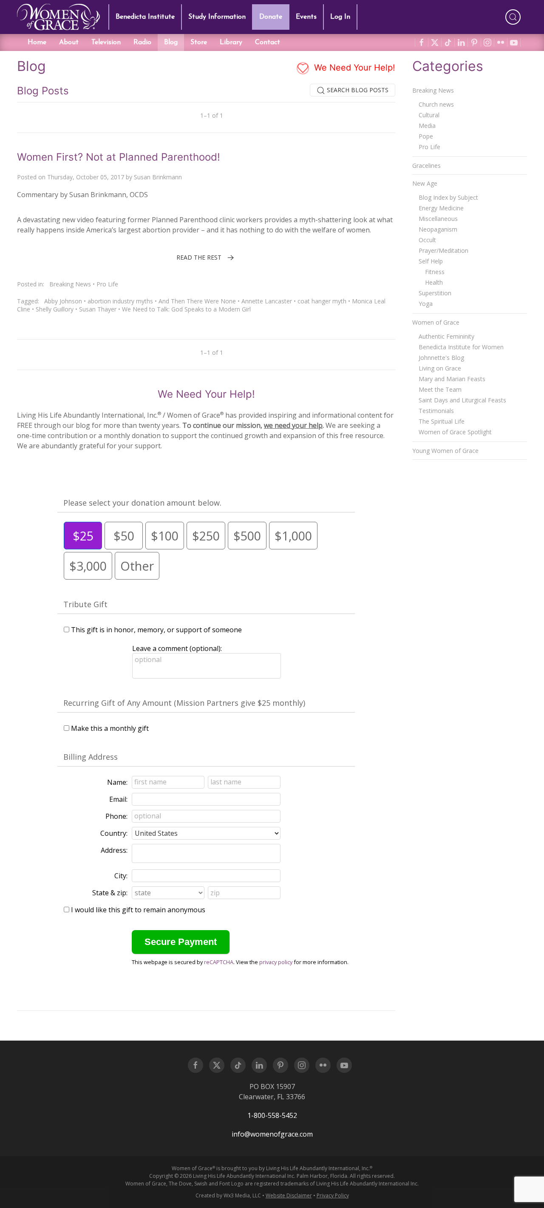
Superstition (435, 293)
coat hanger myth (322, 301)
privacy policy (275, 962)
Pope (426, 136)
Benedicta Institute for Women (461, 347)
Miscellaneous (438, 219)
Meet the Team (440, 389)
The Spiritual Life (442, 421)
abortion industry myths (120, 301)
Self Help (431, 261)
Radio (142, 42)
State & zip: (110, 892)
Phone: (116, 816)
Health (434, 282)
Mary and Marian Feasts (452, 379)
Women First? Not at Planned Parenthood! (118, 157)
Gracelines (426, 165)
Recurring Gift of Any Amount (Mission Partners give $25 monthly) (184, 703)
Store (198, 42)
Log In (340, 17)
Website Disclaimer (289, 1195)
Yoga (426, 304)
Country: (114, 833)
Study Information (217, 17)
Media (427, 126)
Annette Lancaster (266, 301)
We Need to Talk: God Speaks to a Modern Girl (186, 309)
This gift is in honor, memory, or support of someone (156, 629)
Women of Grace (435, 322)
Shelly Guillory (55, 309)
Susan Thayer (97, 309)
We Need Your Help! (353, 67)
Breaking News (70, 284)
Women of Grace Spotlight (455, 432)
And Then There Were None (197, 301)
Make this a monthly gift (110, 728)
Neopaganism (438, 229)
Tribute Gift (85, 604)
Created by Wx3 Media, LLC (228, 1195)
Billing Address (90, 757)
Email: (118, 799)
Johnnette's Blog (441, 358)
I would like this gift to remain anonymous (138, 909)
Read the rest (198, 257)
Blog (171, 42)
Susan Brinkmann (158, 177)
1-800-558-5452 (272, 1115)
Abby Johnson (63, 301)
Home (37, 42)
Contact (267, 42)
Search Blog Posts (356, 90)
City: (121, 875)
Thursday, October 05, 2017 (85, 177)
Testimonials (436, 411)
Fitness (435, 272)
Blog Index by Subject (448, 197)
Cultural (429, 115)
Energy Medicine (441, 208)
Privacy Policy (333, 1195)
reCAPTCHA (218, 962)
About (69, 42)
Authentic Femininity (446, 336)
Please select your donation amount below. (142, 503)
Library (231, 42)
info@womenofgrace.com (272, 1134)
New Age (424, 183)
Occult (427, 240)
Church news (436, 104)
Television (106, 42)
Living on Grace (440, 368)
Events (306, 17)
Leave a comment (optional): (177, 648)
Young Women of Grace (445, 451)
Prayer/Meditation (443, 250)
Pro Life (107, 284)
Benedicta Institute (145, 17)
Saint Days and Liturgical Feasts (462, 400)
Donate (270, 17)
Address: (114, 850)
